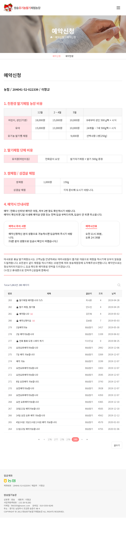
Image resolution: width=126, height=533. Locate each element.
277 (56, 439)
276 (50, 439)
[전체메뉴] (118, 7)
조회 (101, 293)
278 (62, 439)
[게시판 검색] (119, 285)
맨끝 (87, 439)
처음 (39, 439)
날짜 (114, 293)
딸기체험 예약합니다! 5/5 (31, 300)
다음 (82, 439)
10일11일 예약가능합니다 (28, 408)
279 (68, 439)
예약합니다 (24, 313)
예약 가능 (20, 361)
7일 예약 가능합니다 (25, 354)
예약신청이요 (25, 320)
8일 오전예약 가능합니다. (27, 381)
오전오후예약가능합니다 (27, 347)
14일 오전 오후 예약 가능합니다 (30, 415)
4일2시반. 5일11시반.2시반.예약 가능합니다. (36, 422)
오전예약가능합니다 (25, 388)
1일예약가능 (21, 327)
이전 (44, 439)
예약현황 (69, 56)
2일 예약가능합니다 (25, 334)
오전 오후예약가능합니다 (27, 401)
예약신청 (57, 56)
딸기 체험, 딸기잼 (27, 307)
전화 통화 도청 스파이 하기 (31, 340)
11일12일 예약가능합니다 (28, 428)
